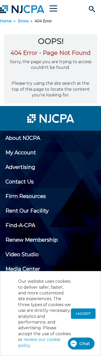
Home (6, 21)
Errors (23, 21)
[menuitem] (22, 138)
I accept (83, 313)
